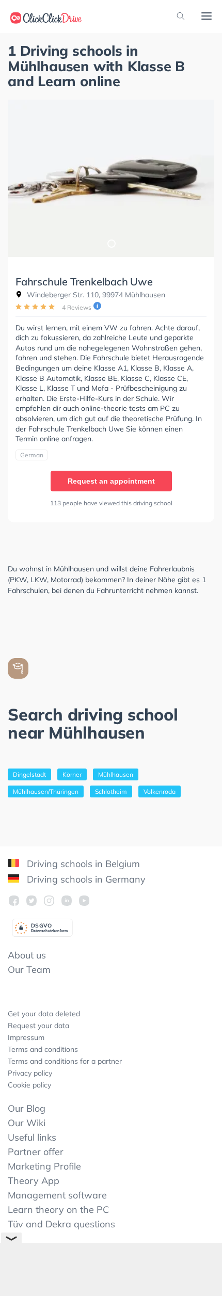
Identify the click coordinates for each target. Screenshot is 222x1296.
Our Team (29, 969)
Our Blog (26, 1108)
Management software (57, 1195)
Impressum (26, 1037)
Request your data (38, 1025)
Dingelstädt (29, 774)
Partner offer (36, 1152)
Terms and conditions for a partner (65, 1061)
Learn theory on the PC (58, 1209)
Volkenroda (160, 791)
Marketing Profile (44, 1166)
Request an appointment (111, 481)
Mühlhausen (115, 774)
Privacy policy (30, 1073)
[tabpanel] (111, 178)
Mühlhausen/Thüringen (45, 791)
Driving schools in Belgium (82, 864)
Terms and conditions (43, 1049)
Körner (72, 774)
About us (27, 955)
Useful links (32, 1137)
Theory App (33, 1181)
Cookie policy (29, 1085)
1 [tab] (111, 243)
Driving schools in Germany (85, 879)
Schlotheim (111, 791)
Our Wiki (26, 1123)
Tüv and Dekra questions (61, 1224)
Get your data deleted (44, 1013)
